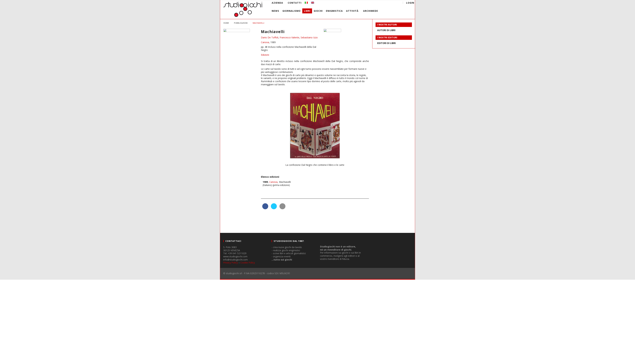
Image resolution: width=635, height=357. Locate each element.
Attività (352, 10)
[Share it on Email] (282, 208)
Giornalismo (291, 10)
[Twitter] (384, 3)
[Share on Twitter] (274, 208)
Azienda (277, 2)
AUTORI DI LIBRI (386, 30)
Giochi (318, 10)
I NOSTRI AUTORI (387, 24)
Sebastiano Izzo (309, 37)
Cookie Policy (247, 262)
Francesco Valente (289, 37)
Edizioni (265, 54)
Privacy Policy (230, 262)
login (410, 2)
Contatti (294, 2)
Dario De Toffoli (269, 37)
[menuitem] (306, 2)
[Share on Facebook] (265, 208)
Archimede (370, 10)
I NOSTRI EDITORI (387, 37)
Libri (307, 10)
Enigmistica (334, 10)
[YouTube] (378, 3)
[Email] (390, 3)
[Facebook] (371, 3)
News (275, 10)
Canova (265, 42)
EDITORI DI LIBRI (386, 43)
